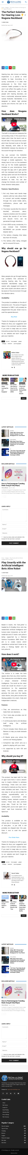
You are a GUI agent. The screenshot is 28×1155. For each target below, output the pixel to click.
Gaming (12, 383)
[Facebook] (3, 67)
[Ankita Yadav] (7, 359)
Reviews (12, 430)
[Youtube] (18, 1093)
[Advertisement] (14, 53)
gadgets (20, 341)
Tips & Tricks (4, 383)
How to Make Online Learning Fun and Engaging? (5, 388)
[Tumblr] (14, 367)
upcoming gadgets (17, 343)
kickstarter (10, 343)
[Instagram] (6, 1093)
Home (3, 7)
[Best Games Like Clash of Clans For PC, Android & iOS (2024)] (14, 380)
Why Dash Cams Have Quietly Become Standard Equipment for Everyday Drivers (17, 443)
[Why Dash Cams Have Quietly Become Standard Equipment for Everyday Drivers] (5, 442)
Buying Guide (22, 383)
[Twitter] (6, 67)
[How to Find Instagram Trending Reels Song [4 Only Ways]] (14, 473)
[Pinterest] (10, 67)
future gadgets (14, 341)
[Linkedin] (12, 367)
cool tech (7, 341)
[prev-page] (3, 458)
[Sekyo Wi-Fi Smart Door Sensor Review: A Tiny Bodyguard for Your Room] (5, 433)
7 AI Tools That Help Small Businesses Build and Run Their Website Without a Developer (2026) (17, 453)
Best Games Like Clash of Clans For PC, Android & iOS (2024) (14, 388)
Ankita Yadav (5, 22)
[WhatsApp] (13, 67)
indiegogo (4, 343)
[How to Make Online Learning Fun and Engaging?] (5, 380)
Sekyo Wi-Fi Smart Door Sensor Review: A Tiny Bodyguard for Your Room (17, 434)
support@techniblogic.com (13, 1089)
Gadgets (7, 7)
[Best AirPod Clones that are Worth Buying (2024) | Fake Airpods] (22, 380)
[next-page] (5, 458)
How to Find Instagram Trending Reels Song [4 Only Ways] (13, 484)
